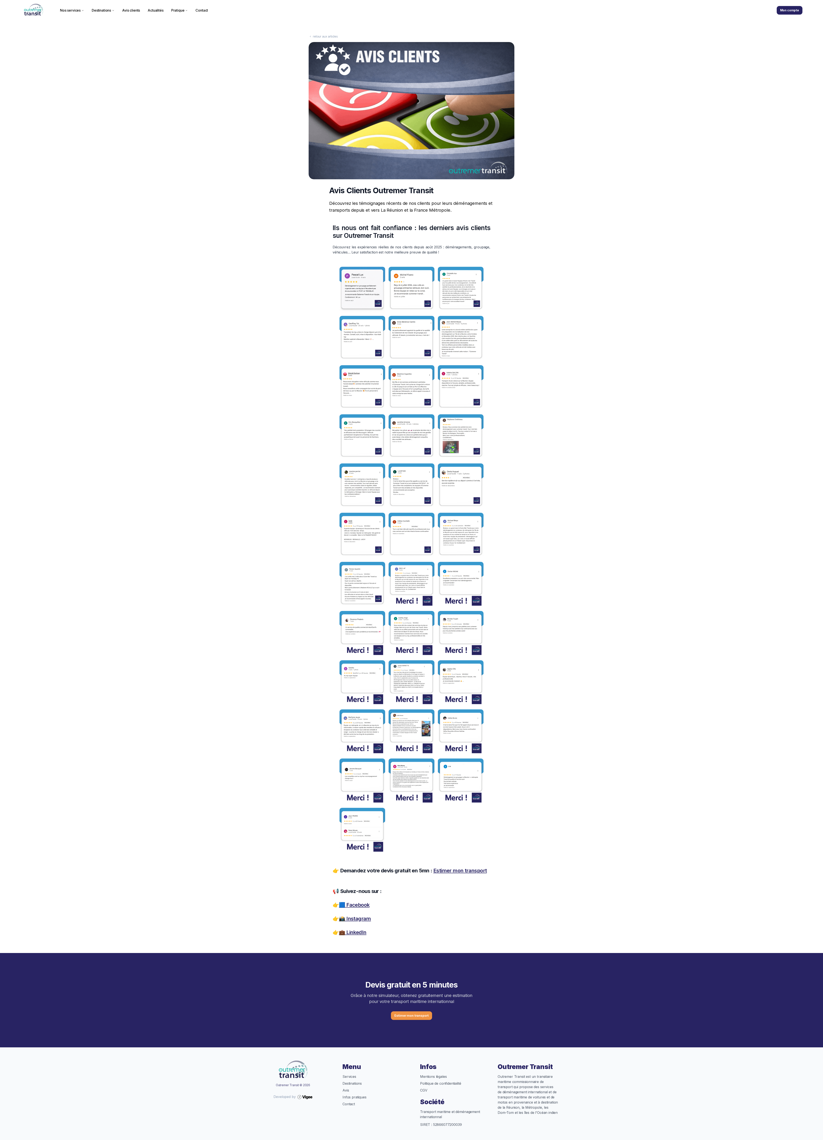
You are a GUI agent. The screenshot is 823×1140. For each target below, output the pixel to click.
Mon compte (789, 10)
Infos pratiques (354, 1097)
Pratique (178, 10)
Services (349, 1076)
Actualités (155, 10)
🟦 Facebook (354, 905)
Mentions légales (433, 1076)
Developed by (284, 1097)
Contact (201, 10)
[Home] (33, 10)
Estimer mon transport (460, 870)
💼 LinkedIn (352, 932)
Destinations (101, 10)
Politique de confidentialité (440, 1083)
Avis (345, 1090)
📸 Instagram (355, 918)
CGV (423, 1090)
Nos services (70, 10)
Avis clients (131, 10)
